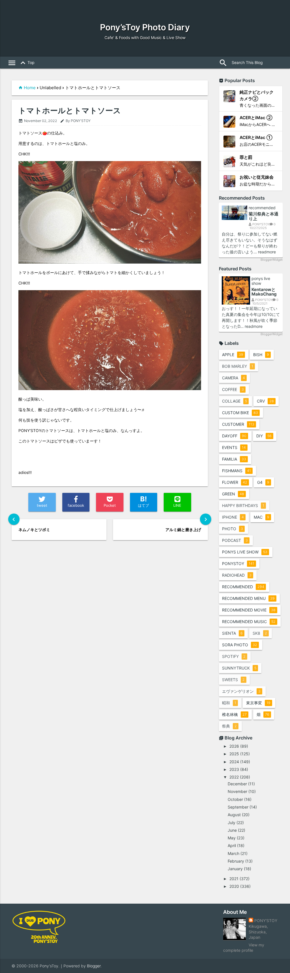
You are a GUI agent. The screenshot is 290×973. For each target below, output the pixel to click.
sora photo (239, 644)
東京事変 (258, 702)
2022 (234, 777)
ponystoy (238, 563)
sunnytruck (239, 668)
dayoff (234, 435)
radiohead (236, 575)
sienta (232, 633)
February (236, 861)
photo (232, 528)
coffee (233, 389)
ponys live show (260, 281)
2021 (233, 878)
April (232, 845)
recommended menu (248, 598)
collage (234, 401)
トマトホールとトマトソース (69, 110)
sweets (233, 679)
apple (232, 354)
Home (30, 87)
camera (233, 377)
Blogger (94, 965)
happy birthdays (243, 505)
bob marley (237, 366)
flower (234, 482)
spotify (234, 656)
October (235, 799)
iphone (233, 517)
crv (265, 401)
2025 (234, 753)
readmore (267, 251)
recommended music (249, 621)
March (233, 853)
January (235, 868)
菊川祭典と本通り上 (263, 216)
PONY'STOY (265, 920)
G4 (263, 482)
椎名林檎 (234, 714)
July (231, 822)
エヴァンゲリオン (241, 691)
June (232, 830)
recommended (262, 208)
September (238, 807)
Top (26, 62)
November (237, 791)
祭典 (229, 726)
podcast (235, 540)
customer (238, 424)
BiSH (261, 354)
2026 (234, 746)
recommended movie (249, 610)
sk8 (260, 633)
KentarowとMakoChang (264, 292)
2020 (234, 886)
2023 (234, 769)
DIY (264, 435)
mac (261, 517)
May (232, 837)
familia (234, 459)
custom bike (240, 412)
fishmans (236, 470)
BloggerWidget (272, 260)
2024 (234, 761)
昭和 (229, 702)
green (233, 493)
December (237, 783)
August (234, 814)
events (234, 447)
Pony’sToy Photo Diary (145, 27)
